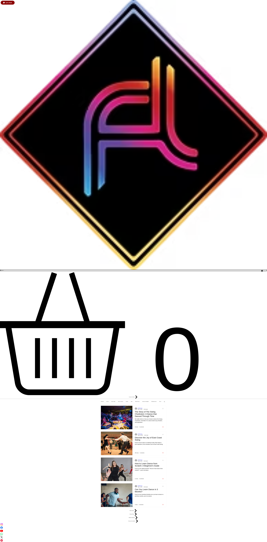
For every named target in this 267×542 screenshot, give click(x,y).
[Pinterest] (133, 540)
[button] (133, 333)
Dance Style (113, 401)
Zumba (127, 401)
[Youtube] (133, 530)
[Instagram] (133, 524)
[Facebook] (133, 527)
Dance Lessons (120, 401)
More (160, 401)
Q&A (131, 401)
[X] (133, 537)
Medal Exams (137, 401)
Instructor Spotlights (145, 401)
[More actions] (163, 408)
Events (107, 401)
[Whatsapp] (133, 534)
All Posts (102, 401)
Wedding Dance (154, 401)
